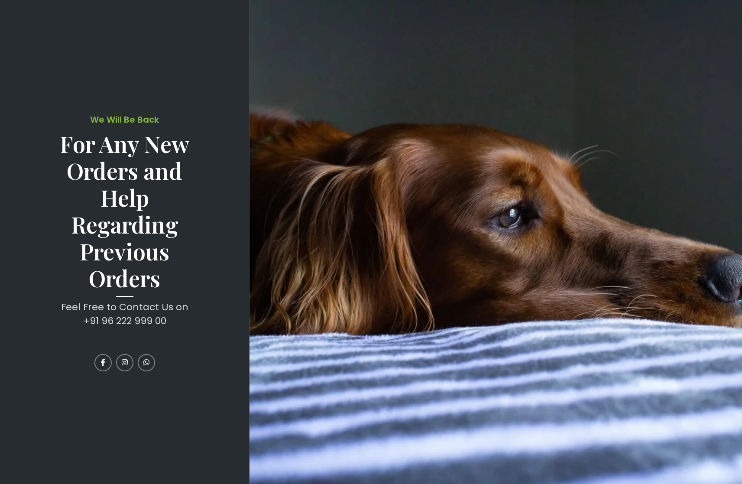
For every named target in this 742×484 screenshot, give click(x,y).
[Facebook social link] (103, 362)
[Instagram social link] (124, 362)
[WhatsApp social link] (146, 362)
